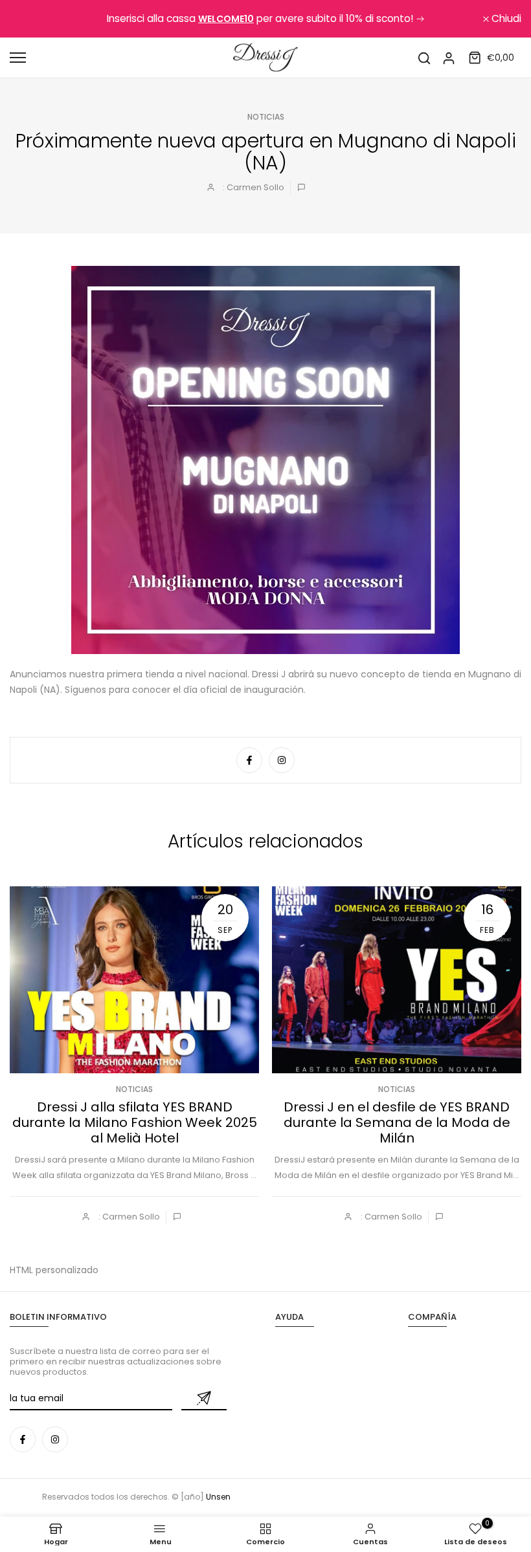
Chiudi (32, 19)
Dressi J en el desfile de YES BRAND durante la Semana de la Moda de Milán (397, 1122)
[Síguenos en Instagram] (282, 760)
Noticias (265, 116)
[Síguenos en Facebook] (249, 760)
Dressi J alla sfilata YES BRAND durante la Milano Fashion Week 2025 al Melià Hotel (134, 1122)
